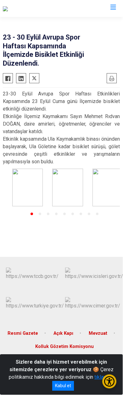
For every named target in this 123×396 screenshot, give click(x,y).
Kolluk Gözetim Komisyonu (64, 346)
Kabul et (63, 385)
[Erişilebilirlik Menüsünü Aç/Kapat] (109, 381)
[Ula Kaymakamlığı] (22, 8)
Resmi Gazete (23, 333)
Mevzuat (98, 333)
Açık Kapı (63, 333)
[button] (32, 214)
